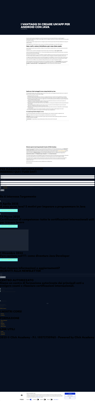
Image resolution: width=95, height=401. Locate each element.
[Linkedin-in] (5, 317)
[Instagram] (3, 317)
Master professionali (4, 297)
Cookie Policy (3, 311)
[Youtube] (9, 317)
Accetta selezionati (70, 395)
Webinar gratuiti (3, 303)
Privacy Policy (5, 188)
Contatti (2, 308)
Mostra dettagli (56, 399)
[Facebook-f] (1, 317)
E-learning (2, 290)
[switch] (38, 399)
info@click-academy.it (3, 285)
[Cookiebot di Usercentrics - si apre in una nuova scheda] (21, 399)
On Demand (3, 292)
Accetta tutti (70, 393)
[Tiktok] (7, 317)
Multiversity (2, 300)
